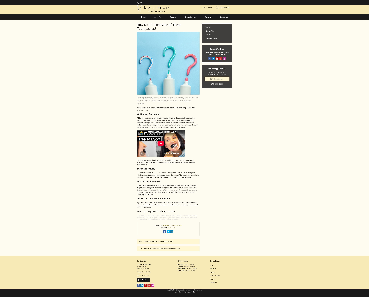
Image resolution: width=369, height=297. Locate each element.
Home (143, 17)
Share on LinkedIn (171, 231)
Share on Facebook (164, 231)
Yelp (220, 58)
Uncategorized (211, 38)
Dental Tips (171, 228)
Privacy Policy (177, 292)
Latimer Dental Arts (184, 290)
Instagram (224, 58)
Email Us (145, 280)
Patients (173, 17)
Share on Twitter (168, 231)
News (208, 35)
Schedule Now (218, 79)
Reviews (208, 17)
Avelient (193, 292)
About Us (158, 17)
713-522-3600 (206, 7)
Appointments (224, 8)
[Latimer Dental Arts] (153, 7)
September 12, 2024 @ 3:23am (172, 225)
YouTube (217, 58)
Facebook (210, 58)
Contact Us (224, 17)
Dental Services (190, 17)
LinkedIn (213, 58)
